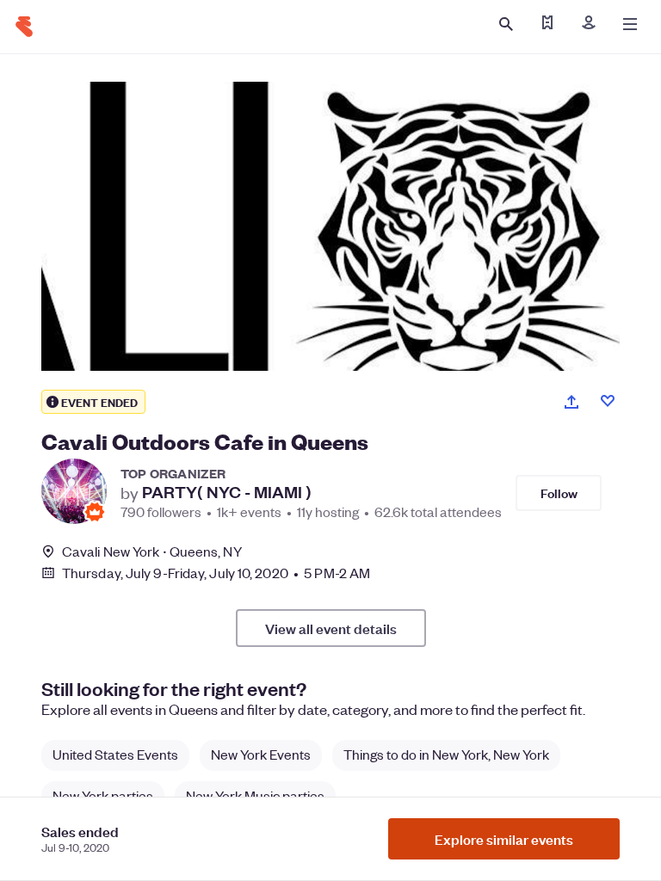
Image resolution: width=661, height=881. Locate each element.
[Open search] (506, 24)
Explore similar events (504, 838)
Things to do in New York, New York (446, 754)
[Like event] (608, 401)
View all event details (331, 628)
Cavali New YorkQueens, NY (152, 551)
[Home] (24, 26)
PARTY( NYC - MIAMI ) (227, 492)
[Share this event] (571, 402)
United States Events (115, 754)
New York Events (261, 754)
